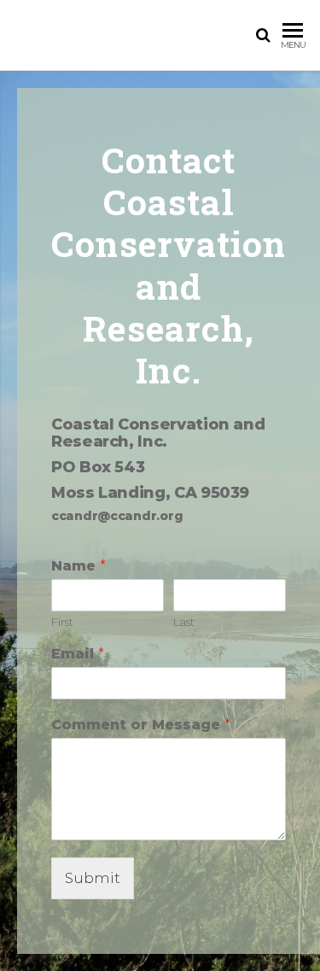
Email (77, 654)
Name (78, 566)
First (62, 622)
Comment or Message (140, 725)
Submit (92, 877)
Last (184, 622)
